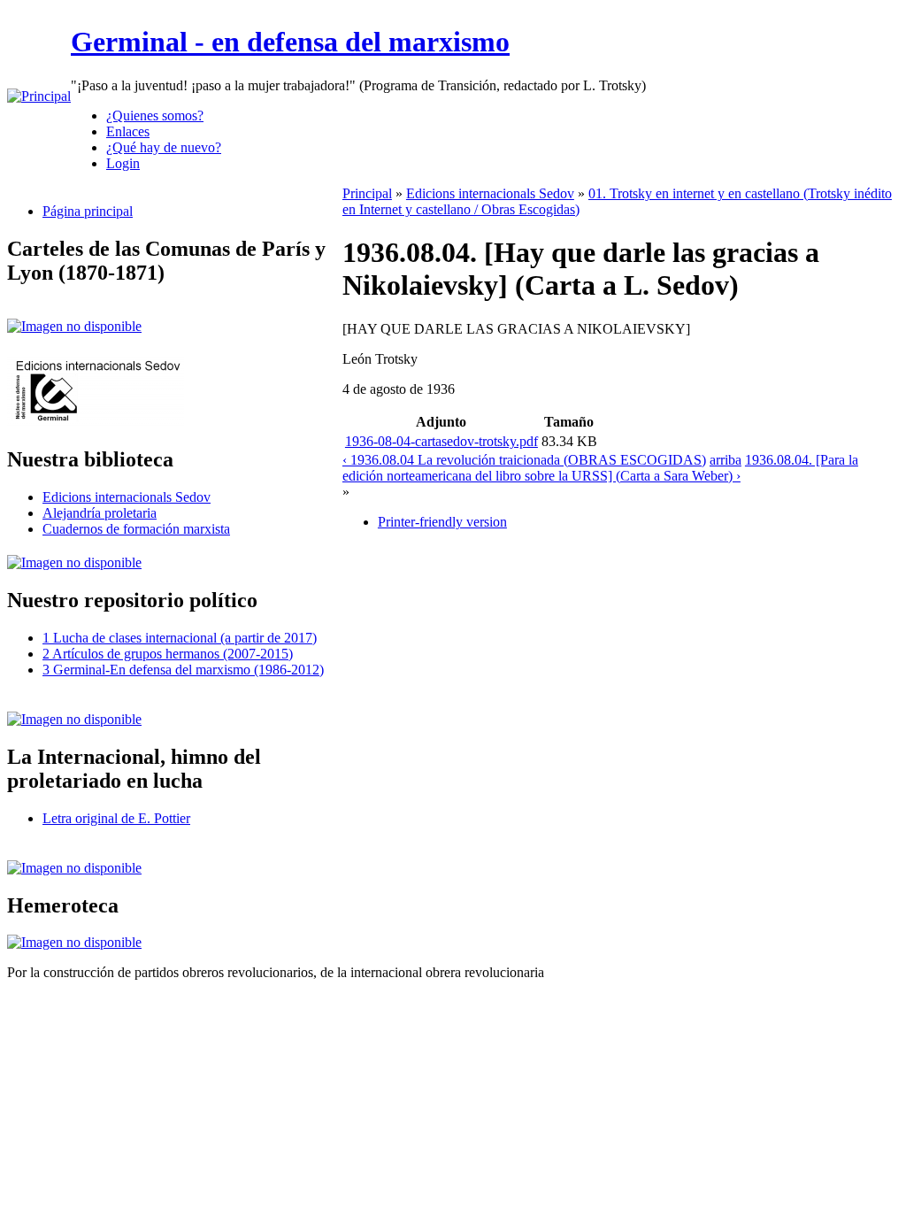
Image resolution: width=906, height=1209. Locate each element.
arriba (725, 459)
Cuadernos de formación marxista (136, 528)
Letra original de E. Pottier (116, 818)
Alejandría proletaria (99, 512)
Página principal (87, 211)
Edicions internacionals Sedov (126, 496)
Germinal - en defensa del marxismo (290, 42)
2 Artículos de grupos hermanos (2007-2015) (167, 653)
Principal (367, 193)
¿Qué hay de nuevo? (163, 147)
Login (123, 163)
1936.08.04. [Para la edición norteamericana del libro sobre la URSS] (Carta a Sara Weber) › (600, 467)
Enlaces (128, 131)
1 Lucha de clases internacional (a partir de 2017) (179, 637)
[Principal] (39, 96)
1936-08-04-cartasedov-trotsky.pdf (441, 441)
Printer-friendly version (442, 521)
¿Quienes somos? (154, 115)
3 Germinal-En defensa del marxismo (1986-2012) (183, 669)
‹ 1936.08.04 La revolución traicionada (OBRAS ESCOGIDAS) (524, 459)
